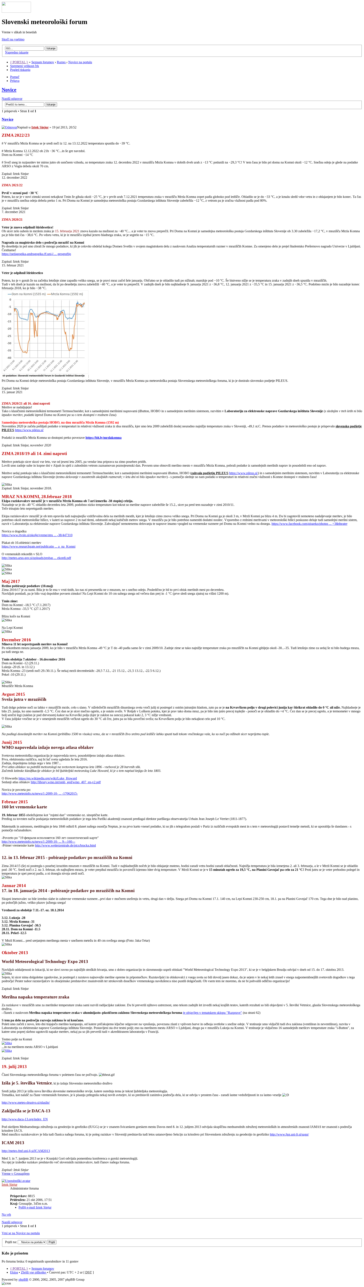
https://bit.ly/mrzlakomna (104, 437)
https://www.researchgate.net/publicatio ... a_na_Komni (38, 546)
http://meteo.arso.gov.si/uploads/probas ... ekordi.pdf (36, 558)
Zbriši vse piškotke (34, 1272)
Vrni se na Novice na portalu (21, 1233)
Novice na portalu (80, 62)
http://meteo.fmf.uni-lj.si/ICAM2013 (26, 1151)
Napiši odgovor (12, 98)
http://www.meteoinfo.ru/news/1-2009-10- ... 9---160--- (38, 841)
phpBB (23, 1279)
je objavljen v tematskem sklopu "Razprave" (212, 1012)
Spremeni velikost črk (24, 66)
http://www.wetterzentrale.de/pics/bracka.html (65, 845)
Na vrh (6, 1214)
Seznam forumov (42, 62)
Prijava (14, 80)
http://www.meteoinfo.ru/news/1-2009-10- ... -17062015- (40, 793)
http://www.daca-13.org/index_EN (25, 1119)
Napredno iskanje (16, 52)
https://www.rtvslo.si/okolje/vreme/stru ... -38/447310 (37, 535)
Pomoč (14, 77)
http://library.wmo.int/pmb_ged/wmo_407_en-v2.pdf (66, 782)
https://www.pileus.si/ (29, 430)
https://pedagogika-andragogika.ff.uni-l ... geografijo (36, 254)
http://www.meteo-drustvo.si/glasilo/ (26, 1102)
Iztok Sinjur (40, 127)
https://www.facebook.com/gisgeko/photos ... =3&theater (309, 523)
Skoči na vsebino (13, 39)
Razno (61, 62)
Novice (9, 89)
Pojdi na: (11, 1242)
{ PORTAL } (19, 62)
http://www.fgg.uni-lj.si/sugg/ (289, 1134)
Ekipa (14, 1272)
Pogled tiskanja (20, 70)
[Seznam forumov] (16, 11)
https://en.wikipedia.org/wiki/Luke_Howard (48, 778)
